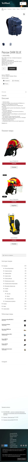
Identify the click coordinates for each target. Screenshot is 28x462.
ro (2, 445)
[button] (24, 14)
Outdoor (14, 9)
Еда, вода (8, 293)
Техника (6, 288)
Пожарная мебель (10, 298)
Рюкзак (18, 9)
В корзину (12, 68)
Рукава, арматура (8, 278)
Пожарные (9, 9)
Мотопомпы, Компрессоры (10, 286)
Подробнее (14, 205)
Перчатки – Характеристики (8, 417)
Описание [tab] (4, 92)
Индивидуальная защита (9, 281)
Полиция (5, 303)
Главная (4, 9)
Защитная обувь (8, 273)
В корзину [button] (14, 167)
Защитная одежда (8, 271)
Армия (4, 306)
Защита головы (8, 276)
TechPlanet (6, 3)
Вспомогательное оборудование (11, 283)
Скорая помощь (6, 308)
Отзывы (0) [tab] (4, 95)
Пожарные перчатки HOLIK (8, 420)
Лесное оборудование (9, 268)
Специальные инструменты (10, 301)
